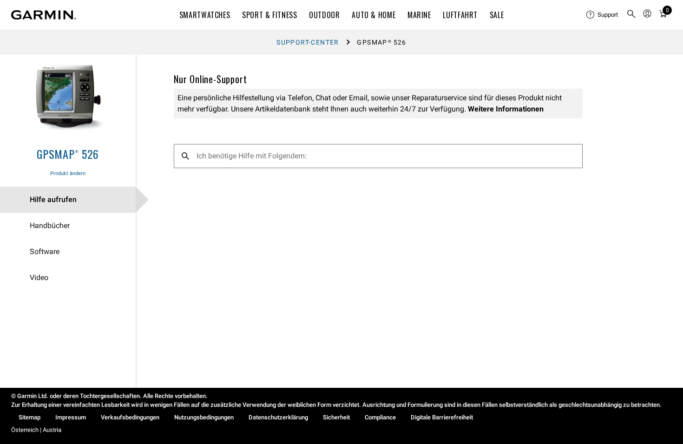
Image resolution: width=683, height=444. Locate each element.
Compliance (380, 417)
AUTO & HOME (373, 14)
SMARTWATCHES (204, 14)
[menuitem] (602, 15)
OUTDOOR (324, 14)
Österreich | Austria (36, 429)
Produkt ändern (67, 173)
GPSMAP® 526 (68, 153)
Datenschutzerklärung (278, 417)
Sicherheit (336, 417)
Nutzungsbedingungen (204, 417)
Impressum (70, 417)
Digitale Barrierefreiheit (442, 417)
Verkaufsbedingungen (130, 417)
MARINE (419, 14)
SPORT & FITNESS (269, 14)
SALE (497, 14)
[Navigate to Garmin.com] (43, 15)
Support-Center (307, 42)
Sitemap (29, 417)
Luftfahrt (460, 14)
